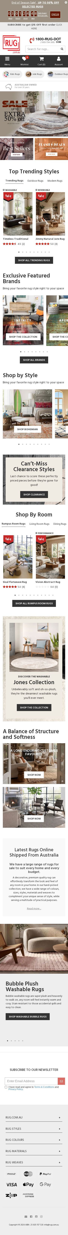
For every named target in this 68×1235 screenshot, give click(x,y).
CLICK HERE (35, 27)
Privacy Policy (15, 1089)
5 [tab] (34, 252)
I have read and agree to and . (33, 1088)
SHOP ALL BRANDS (34, 360)
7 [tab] (41, 252)
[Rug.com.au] (11, 43)
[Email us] (26, 1216)
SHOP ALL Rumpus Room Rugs (34, 603)
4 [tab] (30, 252)
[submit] (61, 1081)
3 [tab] (26, 252)
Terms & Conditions (44, 1087)
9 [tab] (49, 252)
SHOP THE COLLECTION (34, 708)
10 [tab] (49, 595)
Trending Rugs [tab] (14, 181)
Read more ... (34, 909)
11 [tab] (53, 595)
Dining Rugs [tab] (59, 524)
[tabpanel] (18, 220)
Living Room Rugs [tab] (39, 524)
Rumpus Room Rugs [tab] (14, 524)
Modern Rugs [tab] (54, 181)
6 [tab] (38, 252)
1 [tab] (19, 252)
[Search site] (62, 49)
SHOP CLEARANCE (34, 495)
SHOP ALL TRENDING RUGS (34, 260)
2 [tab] (23, 252)
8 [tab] (45, 252)
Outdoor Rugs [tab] (35, 181)
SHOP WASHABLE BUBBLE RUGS (27, 1017)
